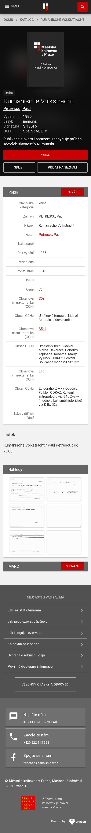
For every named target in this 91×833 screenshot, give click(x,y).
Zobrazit (72, 566)
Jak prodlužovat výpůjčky (27, 621)
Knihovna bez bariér (23, 644)
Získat (45, 155)
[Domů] (45, 7)
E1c (41, 371)
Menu (11, 6)
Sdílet (19, 167)
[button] (45, 59)
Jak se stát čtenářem (24, 610)
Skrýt (72, 192)
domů (8, 20)
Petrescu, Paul (17, 108)
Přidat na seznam (62, 167)
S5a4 (42, 329)
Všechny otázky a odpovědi (46, 684)
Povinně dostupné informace (30, 666)
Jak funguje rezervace (25, 633)
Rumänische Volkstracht (62, 20)
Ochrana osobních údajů (26, 655)
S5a (41, 298)
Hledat (81, 6)
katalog (27, 20)
